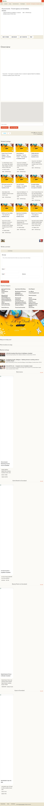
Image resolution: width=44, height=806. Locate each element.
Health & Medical (5, 297)
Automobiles (4, 291)
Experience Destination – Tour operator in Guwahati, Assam (21, 215)
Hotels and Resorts (6, 299)
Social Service (5, 307)
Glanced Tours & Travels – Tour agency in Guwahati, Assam (36, 215)
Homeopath (18, 297)
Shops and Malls (19, 305)
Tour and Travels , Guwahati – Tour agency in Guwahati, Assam (21, 186)
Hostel (30, 297)
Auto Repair (32, 289)
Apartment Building (20, 289)
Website (24, 274)
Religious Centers (33, 303)
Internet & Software (6, 300)
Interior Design (32, 299)
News (8, 803)
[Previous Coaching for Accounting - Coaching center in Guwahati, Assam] (10, 240)
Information (13, 803)
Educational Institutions (4, 296)
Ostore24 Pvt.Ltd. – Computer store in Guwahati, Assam (19, 366)
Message (4, 254)
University (31, 307)
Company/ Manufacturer (18, 293)
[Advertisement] (22, 24)
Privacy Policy (3, 803)
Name (3, 269)
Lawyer (31, 300)
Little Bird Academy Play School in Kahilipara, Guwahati (19, 353)
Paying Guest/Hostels (20, 302)
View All (41, 372)
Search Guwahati (21, 804)
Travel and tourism (20, 307)
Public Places (32, 302)
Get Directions (5, 127)
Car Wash (31, 291)
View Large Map (14, 127)
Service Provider (5, 305)
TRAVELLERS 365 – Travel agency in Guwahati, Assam (35, 155)
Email (3, 274)
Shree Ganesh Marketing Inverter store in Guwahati (5, 463)
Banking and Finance (20, 291)
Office (3, 302)
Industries (18, 299)
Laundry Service (19, 300)
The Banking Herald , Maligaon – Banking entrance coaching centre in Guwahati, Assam (22, 360)
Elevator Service (19, 295)
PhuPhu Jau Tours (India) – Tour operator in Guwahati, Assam (7, 215)
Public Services (5, 303)
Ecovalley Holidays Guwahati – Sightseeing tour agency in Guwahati (36, 186)
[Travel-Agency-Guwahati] (22, 323)
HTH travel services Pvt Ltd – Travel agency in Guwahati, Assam (7, 186)
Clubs (2, 292)
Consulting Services (34, 292)
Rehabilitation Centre (20, 303)
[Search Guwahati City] (22, 1)
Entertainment (32, 295)
